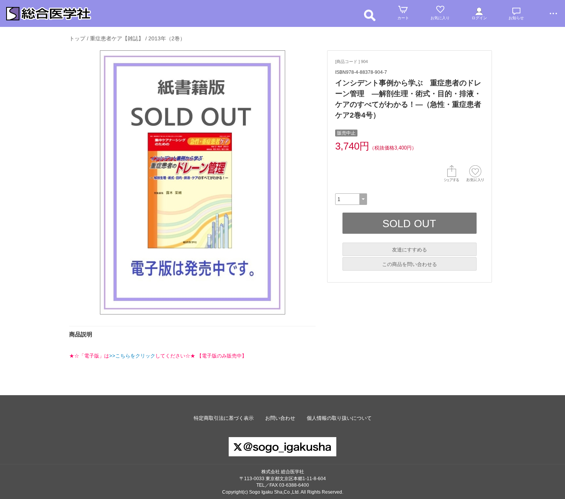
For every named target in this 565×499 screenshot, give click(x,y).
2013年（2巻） (166, 38)
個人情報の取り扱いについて (339, 418)
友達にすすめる (409, 250)
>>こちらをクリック (132, 356)
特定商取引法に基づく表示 (224, 418)
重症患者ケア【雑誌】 (117, 38)
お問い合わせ (280, 418)
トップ (77, 38)
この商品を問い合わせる (409, 264)
